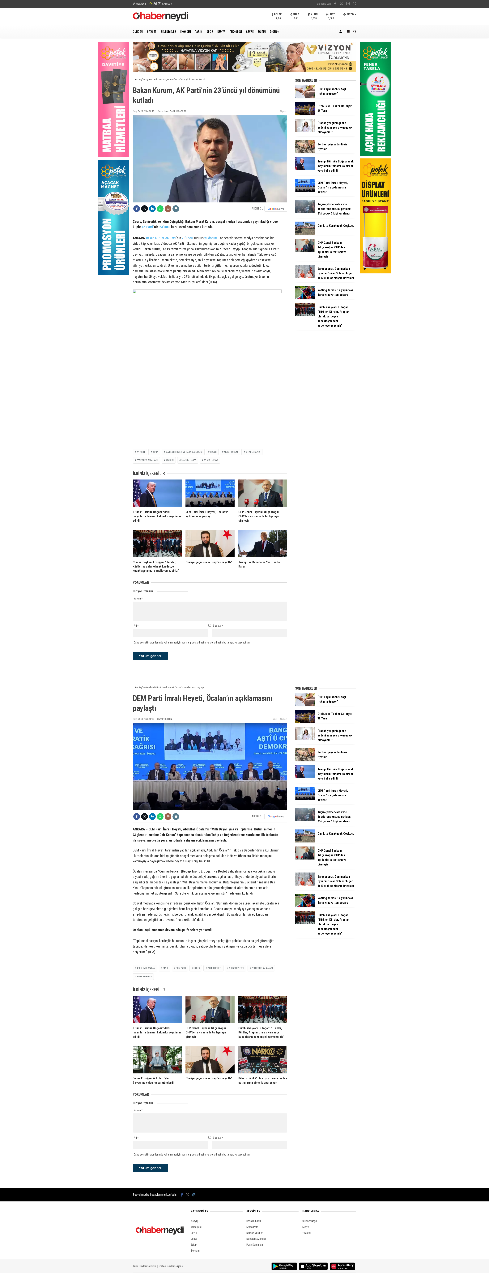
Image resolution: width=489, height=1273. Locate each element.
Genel (274, 719)
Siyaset (151, 31)
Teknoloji (235, 31)
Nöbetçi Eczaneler (256, 1238)
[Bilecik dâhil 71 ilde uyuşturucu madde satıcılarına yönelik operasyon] (262, 1059)
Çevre (250, 31)
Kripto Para (252, 1226)
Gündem (138, 31)
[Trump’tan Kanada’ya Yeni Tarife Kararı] (262, 543)
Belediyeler (168, 31)
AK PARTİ (141, 452)
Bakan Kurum (155, 238)
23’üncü (164, 227)
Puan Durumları (254, 1244)
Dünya (221, 31)
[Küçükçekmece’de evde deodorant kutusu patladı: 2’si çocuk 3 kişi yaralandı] (305, 212)
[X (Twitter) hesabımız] (341, 4)
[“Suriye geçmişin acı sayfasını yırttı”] (209, 543)
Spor (209, 31)
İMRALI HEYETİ (214, 968)
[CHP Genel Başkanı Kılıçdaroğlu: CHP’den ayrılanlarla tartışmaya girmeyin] (262, 493)
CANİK (155, 452)
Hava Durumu (253, 1220)
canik (165, 968)
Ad (136, 625)
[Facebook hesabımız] (335, 4)
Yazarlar (306, 1232)
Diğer (273, 31)
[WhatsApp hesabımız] (354, 4)
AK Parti (147, 227)
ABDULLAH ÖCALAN (146, 968)
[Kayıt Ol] (341, 31)
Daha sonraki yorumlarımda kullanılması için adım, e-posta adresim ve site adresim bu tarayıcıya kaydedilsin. (192, 642)
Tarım (198, 31)
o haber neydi (236, 968)
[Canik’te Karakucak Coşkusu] (305, 233)
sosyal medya (211, 460)
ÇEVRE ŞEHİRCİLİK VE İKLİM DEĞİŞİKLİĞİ (184, 452)
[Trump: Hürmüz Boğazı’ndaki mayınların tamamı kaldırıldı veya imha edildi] (157, 493)
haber (213, 452)
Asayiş (194, 1220)
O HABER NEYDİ (252, 452)
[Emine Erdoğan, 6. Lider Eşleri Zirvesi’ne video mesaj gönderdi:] (157, 1059)
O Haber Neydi (309, 1220)
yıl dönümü (211, 238)
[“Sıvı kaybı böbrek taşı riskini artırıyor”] (305, 97)
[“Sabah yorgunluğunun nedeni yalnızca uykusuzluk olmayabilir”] (305, 130)
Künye (305, 1226)
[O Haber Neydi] (160, 20)
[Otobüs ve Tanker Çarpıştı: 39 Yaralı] (305, 114)
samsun (170, 460)
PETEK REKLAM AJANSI (147, 460)
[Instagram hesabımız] (348, 4)
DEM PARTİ (181, 968)
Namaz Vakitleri (254, 1232)
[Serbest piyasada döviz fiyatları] (305, 152)
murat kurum (231, 452)
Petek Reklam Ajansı (171, 1266)
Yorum (138, 598)
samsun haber (188, 460)
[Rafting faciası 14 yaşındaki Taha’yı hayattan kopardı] (305, 298)
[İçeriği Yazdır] (175, 208)
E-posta (218, 625)
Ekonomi (185, 31)
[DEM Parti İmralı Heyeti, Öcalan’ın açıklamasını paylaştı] (209, 493)
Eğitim (262, 31)
